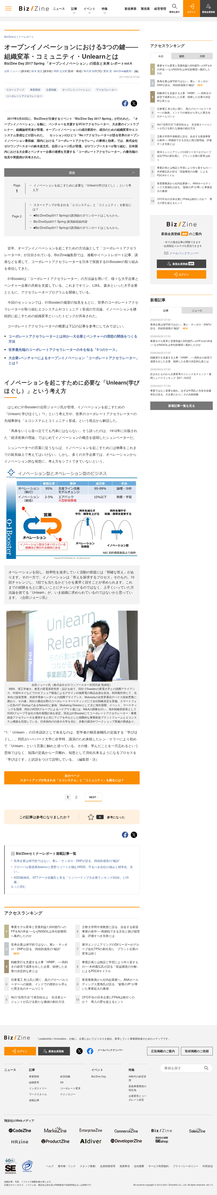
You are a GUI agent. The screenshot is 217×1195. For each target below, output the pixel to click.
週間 (181, 56)
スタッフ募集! (88, 1166)
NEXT (92, 797)
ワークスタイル (38, 1094)
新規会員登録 (182, 264)
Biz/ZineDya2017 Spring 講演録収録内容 (60, 221)
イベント (89, 8)
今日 (160, 56)
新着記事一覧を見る (181, 405)
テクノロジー (67, 1094)
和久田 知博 (91, 71)
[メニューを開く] (8, 8)
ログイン (184, 274)
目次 (72, 172)
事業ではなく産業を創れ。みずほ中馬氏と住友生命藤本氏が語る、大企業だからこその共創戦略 (180, 392)
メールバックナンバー (184, 253)
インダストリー (38, 1088)
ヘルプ (50, 1166)
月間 (202, 56)
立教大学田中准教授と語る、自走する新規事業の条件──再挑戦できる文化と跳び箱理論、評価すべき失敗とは (111, 931)
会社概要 (139, 1166)
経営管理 (160, 8)
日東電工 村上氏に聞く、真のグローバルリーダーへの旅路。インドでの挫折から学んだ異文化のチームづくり (39, 984)
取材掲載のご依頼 (197, 1051)
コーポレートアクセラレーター (24, 96)
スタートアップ (15, 89)
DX (62, 1082)
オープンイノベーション (76, 89)
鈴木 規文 (37, 71)
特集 (105, 8)
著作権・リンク (67, 1166)
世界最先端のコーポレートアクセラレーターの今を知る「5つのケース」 (63, 349)
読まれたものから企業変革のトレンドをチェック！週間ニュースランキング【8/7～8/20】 (180, 375)
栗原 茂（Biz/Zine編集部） (118, 71)
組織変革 (34, 1082)
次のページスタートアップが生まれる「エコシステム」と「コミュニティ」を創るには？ (72, 777)
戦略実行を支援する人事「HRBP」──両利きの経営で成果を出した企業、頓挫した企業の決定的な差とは (39, 966)
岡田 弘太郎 (61, 71)
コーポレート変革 (70, 1088)
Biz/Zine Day (98, 1076)
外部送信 (208, 1166)
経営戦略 (65, 1076)
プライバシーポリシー (185, 1166)
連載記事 (34, 1100)
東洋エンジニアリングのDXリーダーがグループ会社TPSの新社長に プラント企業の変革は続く (110, 948)
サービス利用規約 (158, 1166)
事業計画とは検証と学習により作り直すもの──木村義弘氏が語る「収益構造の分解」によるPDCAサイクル (111, 966)
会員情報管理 (107, 1166)
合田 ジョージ (12, 71)
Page (17, 216)
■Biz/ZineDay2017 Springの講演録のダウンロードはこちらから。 (77, 215)
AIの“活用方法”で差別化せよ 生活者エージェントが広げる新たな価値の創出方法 (38, 999)
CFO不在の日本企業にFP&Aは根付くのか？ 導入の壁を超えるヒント (108, 999)
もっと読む (18, 886)
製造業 (145, 8)
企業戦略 (51, 89)
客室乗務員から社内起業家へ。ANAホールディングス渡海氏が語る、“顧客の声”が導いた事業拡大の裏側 (110, 984)
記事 (74, 8)
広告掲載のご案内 (163, 1051)
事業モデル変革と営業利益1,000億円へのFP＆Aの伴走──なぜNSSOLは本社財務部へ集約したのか (39, 931)
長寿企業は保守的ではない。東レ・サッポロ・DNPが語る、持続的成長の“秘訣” (67, 861)
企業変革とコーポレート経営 (137, 1097)
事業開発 (35, 89)
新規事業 (130, 8)
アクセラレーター (106, 89)
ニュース (59, 8)
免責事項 (125, 1166)
